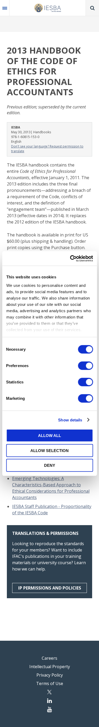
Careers (49, 658)
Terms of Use (49, 683)
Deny (49, 465)
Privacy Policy (49, 675)
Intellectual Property (49, 666)
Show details (70, 419)
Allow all (49, 435)
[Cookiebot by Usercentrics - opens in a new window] (70, 258)
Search (92, 8)
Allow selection (49, 450)
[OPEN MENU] (5, 8)
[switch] (85, 366)
